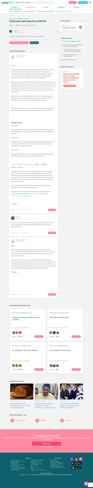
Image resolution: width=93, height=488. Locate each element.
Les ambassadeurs (15, 463)
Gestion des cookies (35, 467)
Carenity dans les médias (36, 461)
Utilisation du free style (59, 317)
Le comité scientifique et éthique (18, 467)
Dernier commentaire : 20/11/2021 (58, 327)
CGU (32, 466)
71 (58, 369)
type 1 (46, 164)
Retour (11, 15)
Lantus (68, 421)
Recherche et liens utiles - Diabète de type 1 (70, 55)
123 (59, 336)
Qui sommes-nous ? (15, 460)
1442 (53, 369)
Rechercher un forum (55, 461)
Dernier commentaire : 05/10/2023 (58, 360)
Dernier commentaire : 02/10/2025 (21, 360)
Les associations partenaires (17, 465)
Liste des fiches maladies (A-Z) (56, 466)
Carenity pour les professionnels (38, 470)
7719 (16, 336)
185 (22, 369)
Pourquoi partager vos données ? (18, 461)
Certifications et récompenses (37, 460)
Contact (32, 468)
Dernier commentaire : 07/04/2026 (21, 327)
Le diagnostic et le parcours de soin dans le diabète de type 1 (72, 50)
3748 (16, 369)
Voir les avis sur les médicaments (57, 463)
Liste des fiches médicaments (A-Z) (57, 467)
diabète (40, 164)
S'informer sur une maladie (56, 462)
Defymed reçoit (15, 164)
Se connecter (83, 2)
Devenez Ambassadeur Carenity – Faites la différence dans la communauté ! (71, 78)
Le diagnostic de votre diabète (25, 350)
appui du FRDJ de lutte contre (28, 164)
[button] (15, 7)
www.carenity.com (29, 474)
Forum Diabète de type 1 (29, 11)
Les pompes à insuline (69, 59)
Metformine (20, 421)
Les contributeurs (15, 466)
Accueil (11, 11)
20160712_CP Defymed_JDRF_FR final (20, 195)
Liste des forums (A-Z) (55, 465)
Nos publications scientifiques (17, 468)
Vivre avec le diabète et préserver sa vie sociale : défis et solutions (70, 405)
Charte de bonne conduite (36, 463)
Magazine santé (53, 460)
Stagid (43, 421)
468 (21, 336)
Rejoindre (72, 2)
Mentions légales (34, 465)
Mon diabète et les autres (60, 350)
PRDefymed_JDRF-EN (34, 193)
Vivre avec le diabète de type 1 (46, 11)
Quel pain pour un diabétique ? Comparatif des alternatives (20, 405)
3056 (53, 336)
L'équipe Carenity (14, 462)
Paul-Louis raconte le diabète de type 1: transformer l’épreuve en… (46, 405)
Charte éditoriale (34, 462)
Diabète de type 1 (69, 28)
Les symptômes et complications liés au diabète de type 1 (73, 45)
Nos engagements (15, 470)
